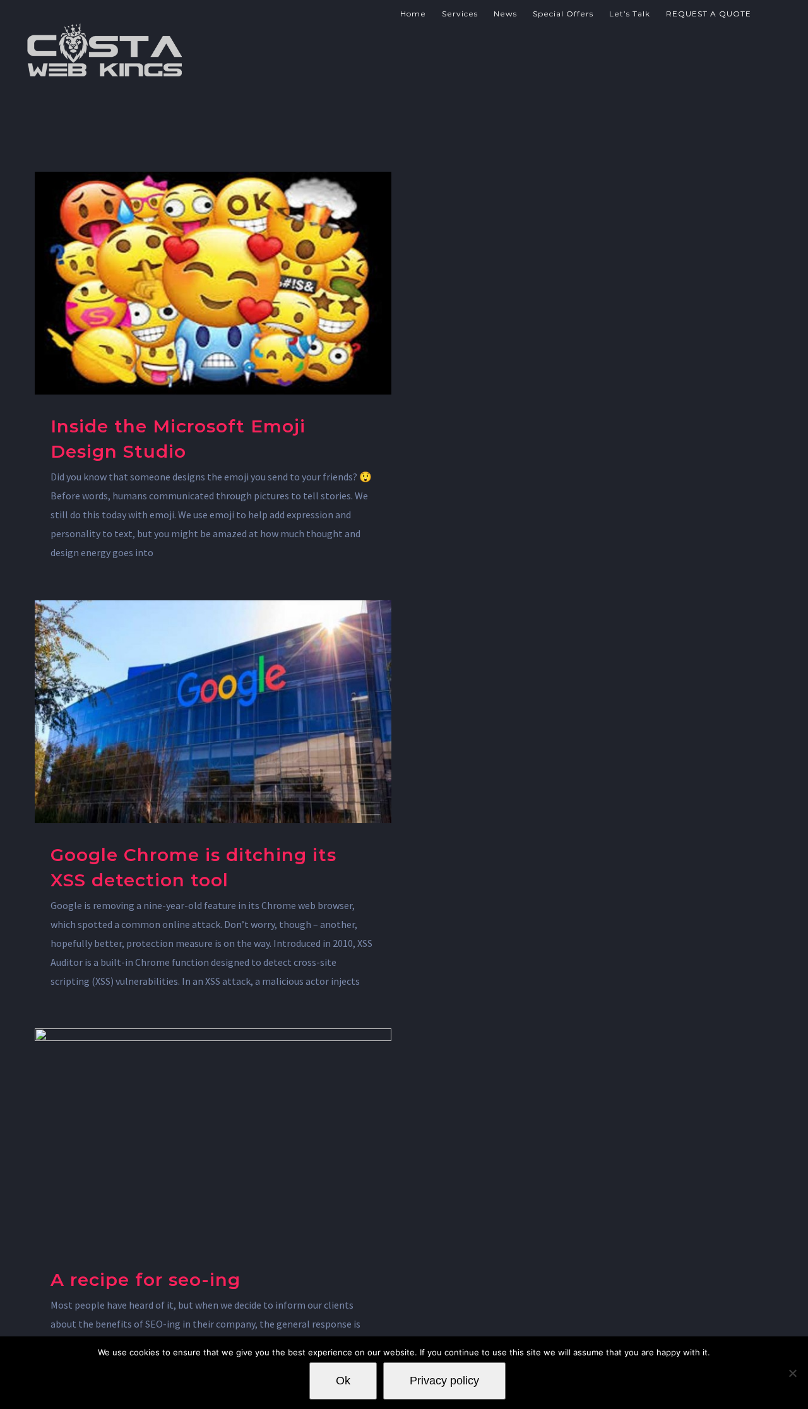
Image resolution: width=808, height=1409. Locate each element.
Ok (343, 1380)
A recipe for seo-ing (145, 1279)
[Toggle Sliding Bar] (770, 12)
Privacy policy (444, 1380)
